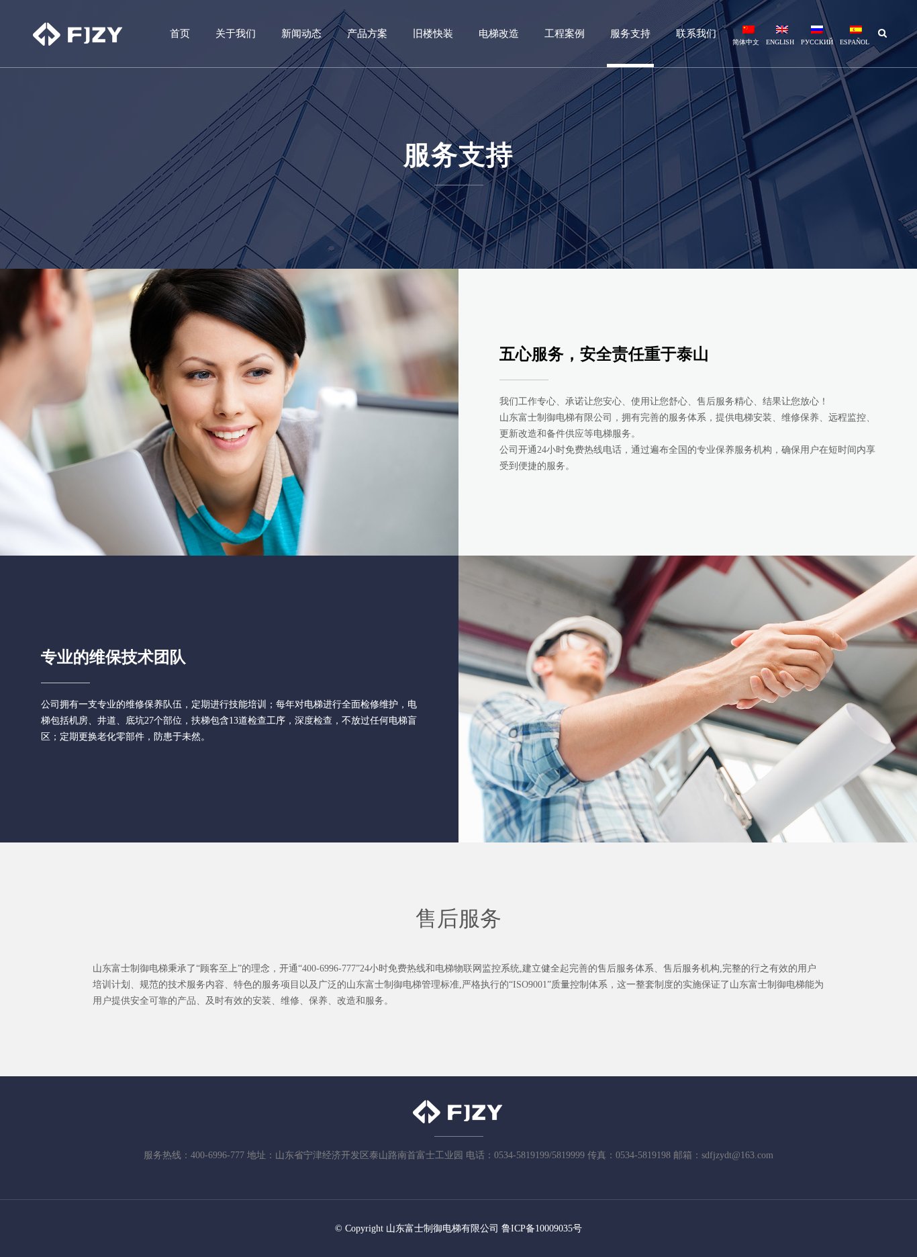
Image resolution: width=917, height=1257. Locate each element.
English (780, 42)
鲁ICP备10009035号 (541, 1228)
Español (854, 42)
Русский (817, 42)
